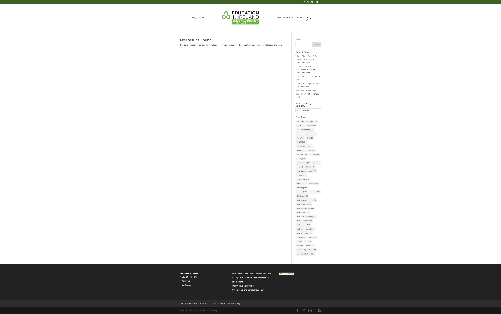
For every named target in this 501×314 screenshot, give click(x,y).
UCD (300, 245)
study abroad (303, 225)
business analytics (305, 130)
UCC (308, 241)
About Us (186, 281)
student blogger (304, 204)
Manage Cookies (286, 274)
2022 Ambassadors (285, 18)
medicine (315, 192)
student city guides (305, 208)
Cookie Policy (234, 303)
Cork (310, 138)
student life (303, 212)
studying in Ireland (305, 229)
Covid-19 (301, 142)
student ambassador (306, 200)
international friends (306, 167)
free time (302, 154)
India (316, 163)
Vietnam (301, 250)
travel (313, 237)
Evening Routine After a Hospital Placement (250, 277)
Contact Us (186, 285)
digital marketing (304, 146)
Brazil (300, 125)
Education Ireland (189, 277)
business (311, 125)
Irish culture (303, 179)
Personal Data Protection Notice (194, 303)
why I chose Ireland (305, 254)
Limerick (301, 183)
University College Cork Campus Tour (247, 290)
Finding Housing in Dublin (307, 83)
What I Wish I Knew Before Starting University (251, 273)
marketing (302, 187)
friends (314, 154)
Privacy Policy (218, 303)
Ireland (301, 175)
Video (201, 18)
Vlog (312, 250)
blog (313, 121)
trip (299, 241)
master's (302, 192)
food (311, 150)
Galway (301, 159)
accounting (302, 121)
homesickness (303, 163)
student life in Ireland (306, 217)
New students (302, 76)
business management (306, 134)
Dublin (301, 150)
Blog (194, 18)
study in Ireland (304, 233)
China (300, 138)
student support (304, 221)
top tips (301, 237)
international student (306, 171)
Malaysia (313, 183)
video (310, 245)
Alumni (300, 18)
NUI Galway (302, 196)
